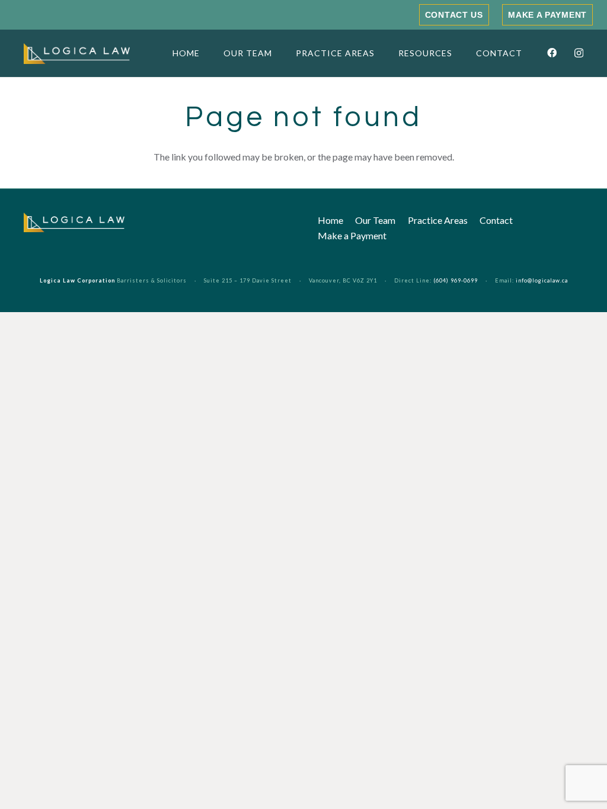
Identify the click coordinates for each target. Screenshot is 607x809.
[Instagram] (578, 53)
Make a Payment (352, 235)
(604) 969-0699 (455, 280)
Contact (496, 220)
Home (330, 220)
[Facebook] (552, 52)
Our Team (375, 220)
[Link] (77, 53)
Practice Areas (438, 220)
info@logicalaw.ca (542, 280)
